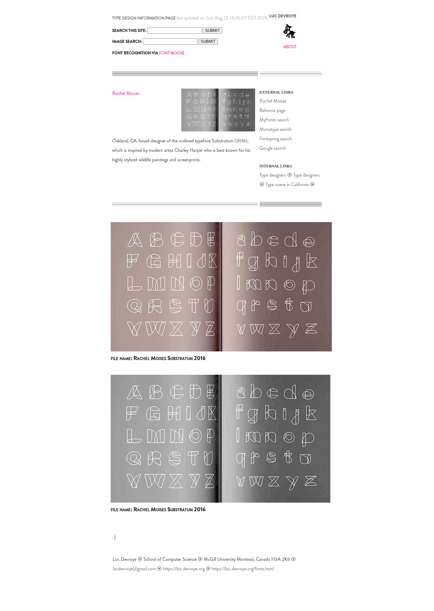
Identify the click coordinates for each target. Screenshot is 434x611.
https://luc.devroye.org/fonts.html (243, 568)
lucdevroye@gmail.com (134, 568)
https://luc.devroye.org (184, 568)
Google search (273, 148)
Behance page (272, 110)
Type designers (273, 175)
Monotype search (276, 129)
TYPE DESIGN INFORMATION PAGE (144, 18)
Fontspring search (276, 138)
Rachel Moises (273, 100)
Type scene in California (287, 184)
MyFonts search (274, 119)
